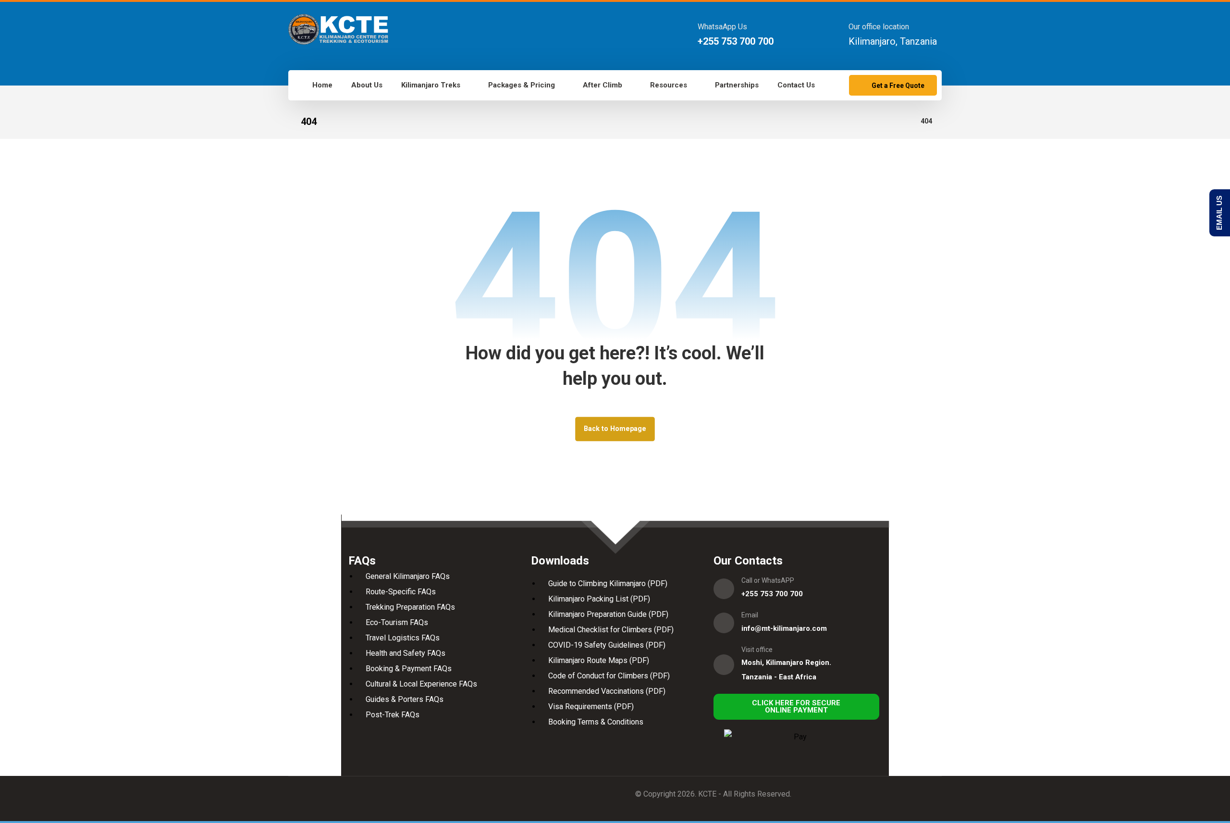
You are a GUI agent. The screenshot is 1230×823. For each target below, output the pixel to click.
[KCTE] (338, 29)
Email (749, 615)
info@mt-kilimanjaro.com (784, 628)
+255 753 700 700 (772, 594)
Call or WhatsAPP (767, 580)
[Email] (723, 623)
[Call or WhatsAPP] (723, 588)
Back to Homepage (615, 429)
